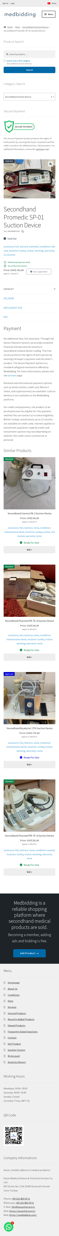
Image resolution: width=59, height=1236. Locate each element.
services (12, 375)
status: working (35, 250)
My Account (14, 1056)
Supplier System (16, 1050)
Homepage (14, 982)
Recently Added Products (21, 1019)
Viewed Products (16, 1025)
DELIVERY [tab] (9, 298)
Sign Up (5, 3)
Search (29, 69)
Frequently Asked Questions (23, 1031)
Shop (17, 27)
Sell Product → (29, 953)
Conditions (14, 994)
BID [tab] (6, 316)
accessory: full (11, 246)
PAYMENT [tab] (9, 289)
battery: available (29, 246)
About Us (12, 988)
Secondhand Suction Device (35, 27)
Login (13, 3)
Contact (12, 1037)
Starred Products (17, 1013)
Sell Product (14, 1043)
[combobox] (30, 96)
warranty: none (33, 536)
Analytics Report (17, 1062)
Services (12, 1007)
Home (10, 27)
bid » (29, 549)
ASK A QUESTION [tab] (13, 307)
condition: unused (45, 850)
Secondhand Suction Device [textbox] (28, 96)
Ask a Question (40, 271)
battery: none (31, 527)
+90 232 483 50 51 (25, 1202)
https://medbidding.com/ (23, 1215)
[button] (50, 164)
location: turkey (17, 250)
